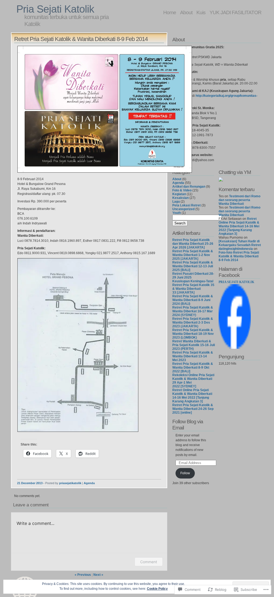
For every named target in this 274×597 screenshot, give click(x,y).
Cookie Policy (157, 589)
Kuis (201, 12)
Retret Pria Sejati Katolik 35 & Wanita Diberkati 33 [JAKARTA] (193, 288)
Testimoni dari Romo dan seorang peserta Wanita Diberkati (239, 200)
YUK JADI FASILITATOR (235, 12)
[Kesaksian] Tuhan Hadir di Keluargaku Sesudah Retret (240, 243)
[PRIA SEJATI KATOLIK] (235, 348)
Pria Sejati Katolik (55, 9)
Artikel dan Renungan (188, 186)
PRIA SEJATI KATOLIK (236, 282)
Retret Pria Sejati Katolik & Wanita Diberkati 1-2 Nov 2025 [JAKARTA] (192, 255)
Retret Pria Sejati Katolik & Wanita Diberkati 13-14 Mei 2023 (192, 356)
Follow (185, 473)
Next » (98, 575)
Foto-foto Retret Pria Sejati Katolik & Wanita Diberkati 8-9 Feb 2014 (239, 256)
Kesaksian (180, 198)
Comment (148, 561)
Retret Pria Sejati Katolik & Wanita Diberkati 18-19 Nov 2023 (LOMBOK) (193, 333)
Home (169, 12)
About (186, 12)
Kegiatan (179, 194)
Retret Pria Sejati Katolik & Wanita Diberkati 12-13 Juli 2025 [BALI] (192, 266)
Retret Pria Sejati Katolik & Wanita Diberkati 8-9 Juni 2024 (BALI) (192, 300)
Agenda (89, 483)
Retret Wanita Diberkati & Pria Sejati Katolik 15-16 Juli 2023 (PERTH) (193, 345)
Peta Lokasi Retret (186, 205)
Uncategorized (183, 209)
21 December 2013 (30, 483)
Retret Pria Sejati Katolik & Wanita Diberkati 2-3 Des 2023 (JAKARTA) (192, 322)
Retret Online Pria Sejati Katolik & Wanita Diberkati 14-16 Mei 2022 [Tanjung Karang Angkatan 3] (192, 395)
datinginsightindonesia (236, 249)
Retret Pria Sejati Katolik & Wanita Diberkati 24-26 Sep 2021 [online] (193, 408)
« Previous (83, 575)
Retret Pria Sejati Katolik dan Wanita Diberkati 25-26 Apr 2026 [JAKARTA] (192, 243)
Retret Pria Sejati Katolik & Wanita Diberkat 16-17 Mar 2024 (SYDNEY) (192, 311)
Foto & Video (182, 190)
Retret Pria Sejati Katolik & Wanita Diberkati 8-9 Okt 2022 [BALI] (192, 367)
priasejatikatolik (70, 483)
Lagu (176, 201)
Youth (176, 213)
